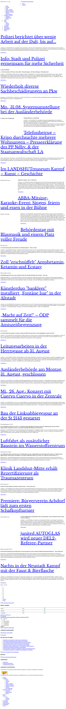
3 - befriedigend (5, 621)
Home (23, 3)
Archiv (5, 30)
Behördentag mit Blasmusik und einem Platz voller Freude (27, 234)
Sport (5, 20)
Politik (7, 6)
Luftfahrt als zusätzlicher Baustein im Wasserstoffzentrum (33, 443)
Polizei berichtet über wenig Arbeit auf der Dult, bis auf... (28, 39)
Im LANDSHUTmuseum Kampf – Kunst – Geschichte (32, 171)
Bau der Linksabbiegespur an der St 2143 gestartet (29, 415)
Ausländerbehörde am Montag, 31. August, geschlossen (31, 372)
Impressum (5, 662)
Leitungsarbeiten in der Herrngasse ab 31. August (25, 348)
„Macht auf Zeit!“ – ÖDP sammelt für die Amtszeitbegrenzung (25, 320)
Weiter (4, 599)
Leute (7, 8)
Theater (7, 23)
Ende (4, 600)
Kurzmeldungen (9, 14)
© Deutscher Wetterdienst (6, 614)
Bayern (7, 19)
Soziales (7, 7)
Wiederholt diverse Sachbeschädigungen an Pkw (29, 88)
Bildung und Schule (10, 12)
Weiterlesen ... (4, 52)
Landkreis (8, 16)
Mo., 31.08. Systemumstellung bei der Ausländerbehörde (30, 109)
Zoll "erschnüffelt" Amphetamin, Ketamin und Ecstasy (33, 264)
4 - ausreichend (5, 622)
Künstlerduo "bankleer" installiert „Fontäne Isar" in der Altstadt (31, 293)
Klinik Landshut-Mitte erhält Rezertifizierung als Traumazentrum (29, 473)
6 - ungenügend (5, 625)
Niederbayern (8, 17)
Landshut (24, 4)
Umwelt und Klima (9, 10)
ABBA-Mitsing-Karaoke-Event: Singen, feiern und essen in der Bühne (30, 203)
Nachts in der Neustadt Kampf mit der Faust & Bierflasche (30, 568)
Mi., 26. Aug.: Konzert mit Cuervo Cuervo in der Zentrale (31, 394)
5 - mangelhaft (5, 623)
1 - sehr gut (4, 618)
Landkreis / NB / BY (8, 15)
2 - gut (3, 620)
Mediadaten (6, 29)
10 (3, 598)
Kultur (5, 21)
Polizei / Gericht (9, 9)
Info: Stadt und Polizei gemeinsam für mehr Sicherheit (32, 61)
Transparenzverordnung (8, 664)
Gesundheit (6, 27)
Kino (7, 22)
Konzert (7, 24)
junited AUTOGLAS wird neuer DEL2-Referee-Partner (40, 538)
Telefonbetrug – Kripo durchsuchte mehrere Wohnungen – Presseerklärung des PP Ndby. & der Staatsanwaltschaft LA (31, 142)
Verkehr (7, 13)
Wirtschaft (6, 25)
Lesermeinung (7, 28)
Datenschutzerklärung (8, 663)
